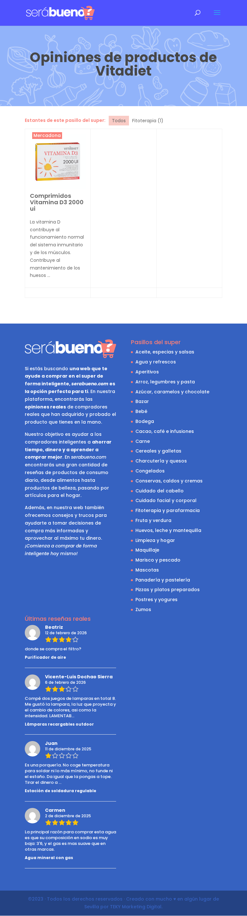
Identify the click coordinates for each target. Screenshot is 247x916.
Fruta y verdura (153, 520)
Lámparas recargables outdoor (59, 724)
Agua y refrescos (155, 362)
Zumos (143, 609)
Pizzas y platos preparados (167, 589)
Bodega (144, 421)
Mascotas (147, 570)
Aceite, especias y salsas (164, 352)
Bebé (141, 411)
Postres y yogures (156, 599)
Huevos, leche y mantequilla (168, 530)
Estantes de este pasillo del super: (65, 120)
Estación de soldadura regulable (60, 790)
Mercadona (47, 135)
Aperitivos (147, 372)
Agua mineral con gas (49, 857)
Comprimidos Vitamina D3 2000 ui (57, 202)
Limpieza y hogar (155, 540)
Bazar (142, 401)
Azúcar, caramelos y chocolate (172, 392)
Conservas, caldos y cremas (169, 481)
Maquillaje (147, 550)
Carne (142, 441)
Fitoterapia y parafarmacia (167, 510)
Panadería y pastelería (162, 580)
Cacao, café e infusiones (164, 431)
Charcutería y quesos (161, 461)
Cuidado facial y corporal (166, 500)
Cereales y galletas (158, 451)
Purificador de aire (45, 657)
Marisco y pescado (157, 560)
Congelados (150, 471)
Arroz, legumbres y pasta (165, 382)
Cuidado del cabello (159, 491)
